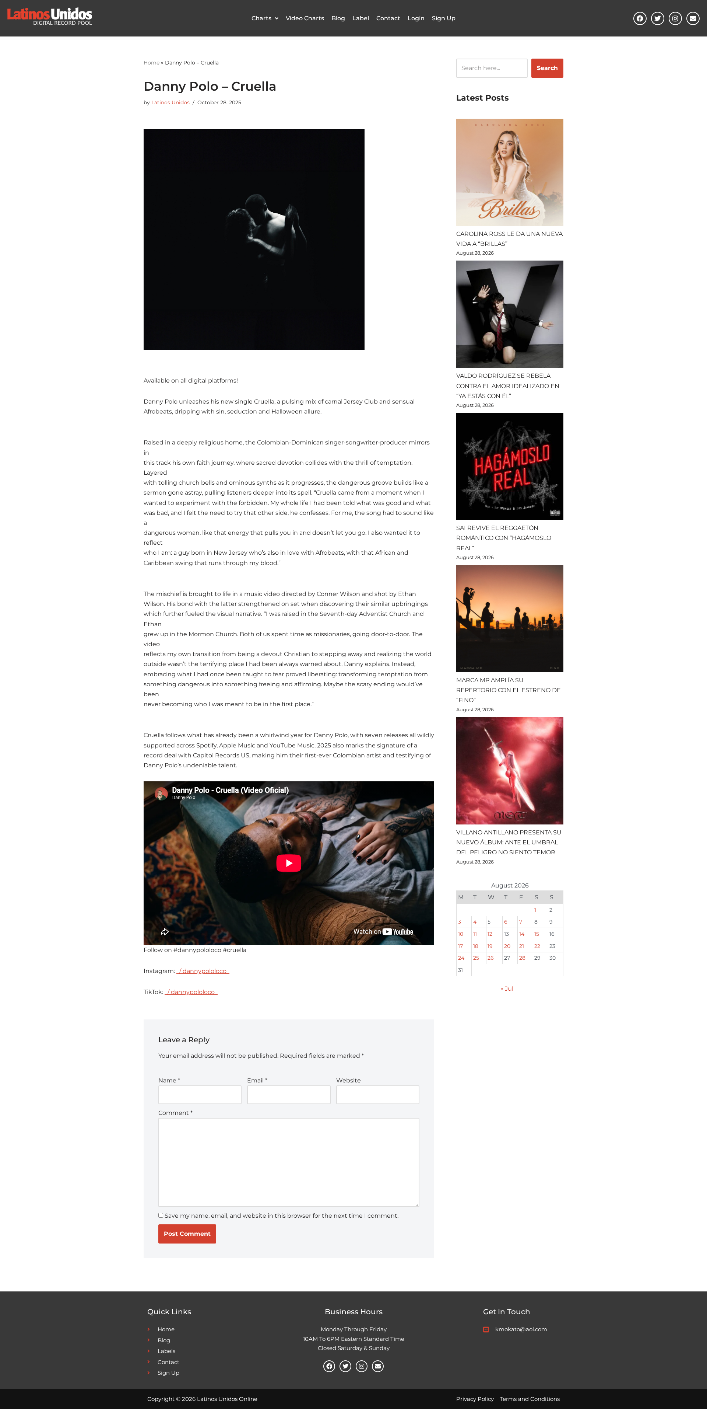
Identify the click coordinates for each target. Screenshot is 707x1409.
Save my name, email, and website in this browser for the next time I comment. (281, 1215)
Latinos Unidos (170, 102)
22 (537, 946)
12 (490, 934)
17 (460, 946)
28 (522, 958)
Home (151, 62)
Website (348, 1080)
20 (507, 946)
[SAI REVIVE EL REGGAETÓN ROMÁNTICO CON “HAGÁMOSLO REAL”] (509, 468)
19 (490, 946)
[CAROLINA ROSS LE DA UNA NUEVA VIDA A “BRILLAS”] (509, 174)
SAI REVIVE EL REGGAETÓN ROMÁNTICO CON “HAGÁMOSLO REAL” (503, 537)
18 (475, 946)
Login (416, 18)
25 (476, 958)
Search (547, 68)
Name (169, 1080)
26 (491, 958)
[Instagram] (675, 18)
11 (475, 934)
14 (521, 934)
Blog (338, 18)
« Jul (506, 988)
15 (536, 934)
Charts (261, 18)
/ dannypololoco (202, 970)
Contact (388, 18)
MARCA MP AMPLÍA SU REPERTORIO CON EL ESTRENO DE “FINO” (508, 690)
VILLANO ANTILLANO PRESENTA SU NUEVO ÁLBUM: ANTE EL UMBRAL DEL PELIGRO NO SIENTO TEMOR (509, 842)
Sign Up (443, 18)
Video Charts (305, 18)
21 (521, 946)
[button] (265, 18)
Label (360, 18)
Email (257, 1080)
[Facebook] (640, 18)
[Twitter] (657, 18)
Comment (175, 1112)
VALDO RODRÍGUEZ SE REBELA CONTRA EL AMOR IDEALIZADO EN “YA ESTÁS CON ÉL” (507, 385)
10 (460, 934)
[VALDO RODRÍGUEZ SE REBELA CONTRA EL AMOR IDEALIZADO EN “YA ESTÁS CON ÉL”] (509, 316)
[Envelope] (693, 18)
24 (461, 958)
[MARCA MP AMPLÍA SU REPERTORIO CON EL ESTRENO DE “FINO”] (509, 620)
